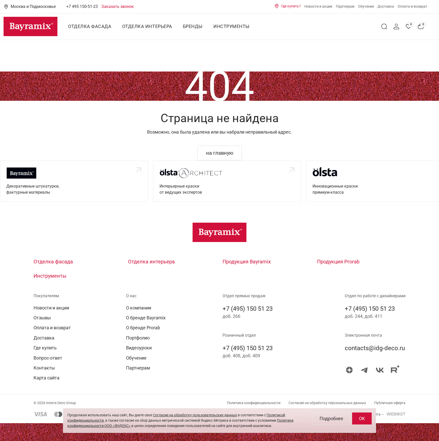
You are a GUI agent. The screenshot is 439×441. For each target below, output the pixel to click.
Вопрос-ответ (48, 358)
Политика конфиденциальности (253, 403)
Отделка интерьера (147, 26)
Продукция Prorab (338, 262)
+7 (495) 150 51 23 (248, 308)
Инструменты (231, 26)
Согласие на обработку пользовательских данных (195, 415)
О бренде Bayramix (146, 317)
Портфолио (138, 337)
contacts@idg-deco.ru (375, 348)
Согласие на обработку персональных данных (327, 403)
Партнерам (345, 6)
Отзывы (42, 317)
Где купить (45, 347)
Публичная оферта (389, 403)
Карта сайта (46, 377)
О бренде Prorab (143, 327)
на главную (219, 153)
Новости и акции (318, 6)
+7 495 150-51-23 (82, 6)
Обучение (366, 6)
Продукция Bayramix (247, 262)
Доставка (386, 6)
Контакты (44, 368)
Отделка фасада (90, 26)
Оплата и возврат (412, 6)
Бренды (193, 26)
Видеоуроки (139, 347)
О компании (138, 307)
